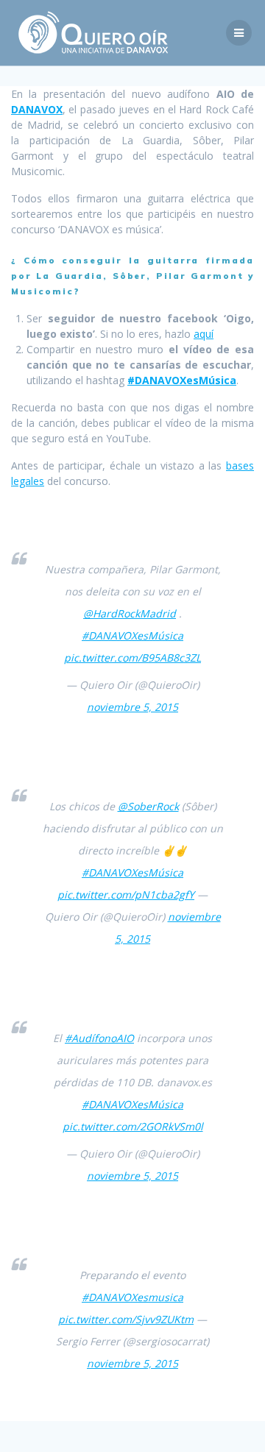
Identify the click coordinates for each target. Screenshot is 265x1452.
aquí (203, 334)
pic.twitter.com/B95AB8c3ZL (132, 658)
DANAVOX (37, 109)
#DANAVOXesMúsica (181, 380)
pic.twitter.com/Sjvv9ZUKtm (126, 1319)
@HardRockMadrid (129, 613)
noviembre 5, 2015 (132, 707)
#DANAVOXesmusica (132, 1297)
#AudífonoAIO (99, 1038)
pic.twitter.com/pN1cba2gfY (125, 895)
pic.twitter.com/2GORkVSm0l (133, 1126)
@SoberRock (148, 806)
